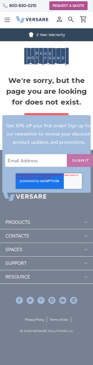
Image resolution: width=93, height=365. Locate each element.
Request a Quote (68, 5)
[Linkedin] (73, 300)
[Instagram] (52, 300)
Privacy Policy (34, 319)
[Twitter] (30, 300)
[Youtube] (62, 300)
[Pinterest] (41, 300)
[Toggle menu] (9, 21)
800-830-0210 (22, 5)
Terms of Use (59, 319)
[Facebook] (19, 300)
